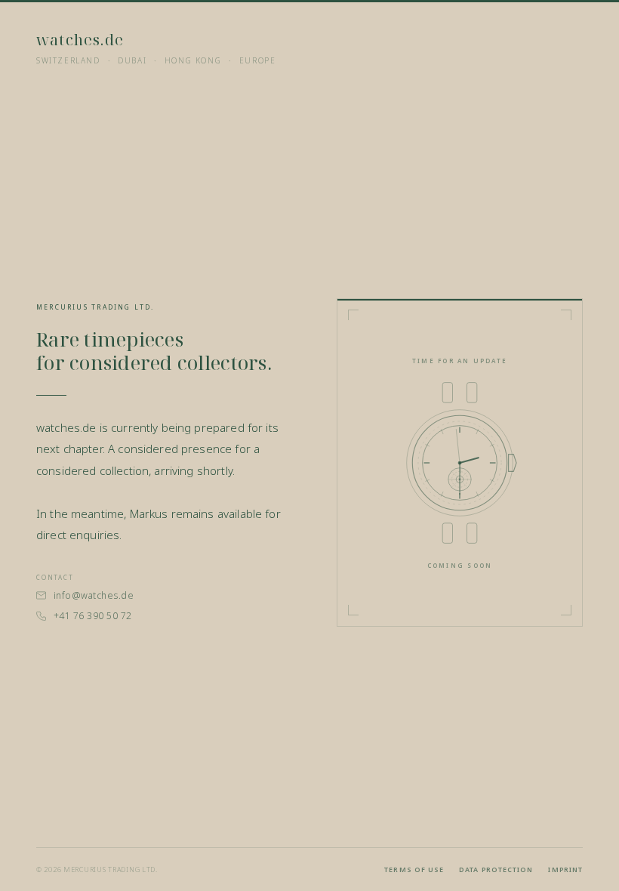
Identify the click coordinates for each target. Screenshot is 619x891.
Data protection (496, 869)
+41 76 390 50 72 (93, 615)
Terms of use (414, 869)
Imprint (565, 869)
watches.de (80, 39)
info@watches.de (94, 595)
